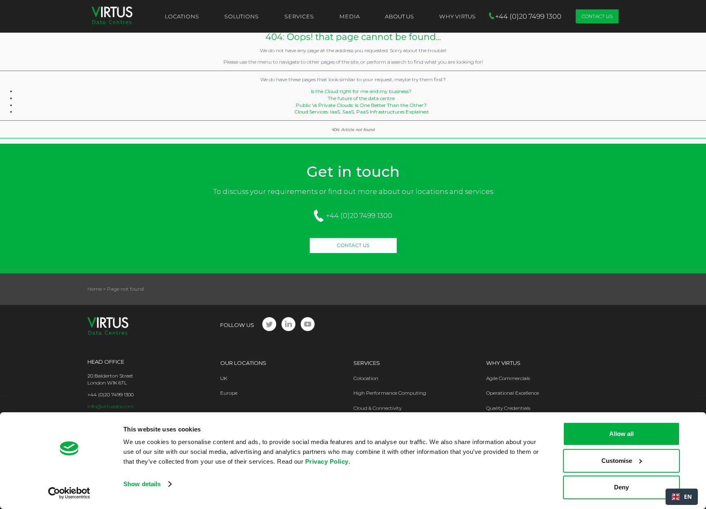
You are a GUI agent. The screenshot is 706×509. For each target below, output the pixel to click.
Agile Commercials (508, 378)
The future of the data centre (361, 98)
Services (299, 16)
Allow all (621, 433)
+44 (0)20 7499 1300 (359, 215)
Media (349, 16)
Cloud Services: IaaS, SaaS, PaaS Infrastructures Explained (361, 112)
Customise (616, 460)
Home (94, 289)
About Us (399, 16)
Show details (142, 483)
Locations (182, 16)
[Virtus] (111, 16)
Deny (621, 487)
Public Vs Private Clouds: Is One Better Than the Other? (361, 105)
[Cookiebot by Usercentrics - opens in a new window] (69, 493)
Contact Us (597, 16)
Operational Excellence (512, 393)
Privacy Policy (327, 461)
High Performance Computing (389, 393)
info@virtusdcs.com (110, 406)
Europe (228, 393)
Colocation (365, 378)
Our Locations (243, 363)
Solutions (241, 16)
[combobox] (682, 497)
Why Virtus (503, 363)
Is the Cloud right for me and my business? (361, 91)
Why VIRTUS (457, 16)
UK (223, 378)
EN (688, 496)
